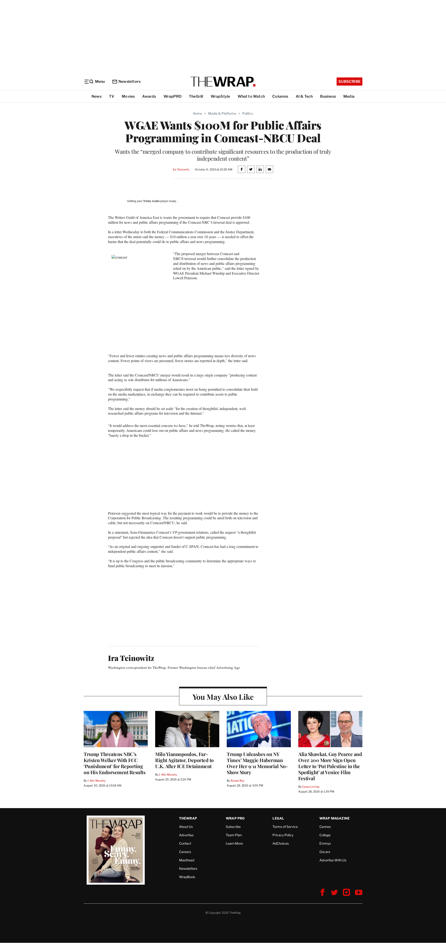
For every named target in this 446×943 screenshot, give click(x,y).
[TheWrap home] (223, 82)
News (97, 96)
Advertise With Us (332, 860)
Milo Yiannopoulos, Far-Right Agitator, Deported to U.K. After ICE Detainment (184, 760)
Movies (128, 96)
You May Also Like (223, 697)
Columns (280, 96)
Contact (185, 843)
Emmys (325, 843)
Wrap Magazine (334, 818)
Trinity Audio (151, 201)
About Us (186, 827)
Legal (278, 818)
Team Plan (234, 835)
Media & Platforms (222, 113)
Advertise (186, 835)
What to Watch (251, 96)
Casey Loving (310, 786)
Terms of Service (285, 827)
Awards (149, 96)
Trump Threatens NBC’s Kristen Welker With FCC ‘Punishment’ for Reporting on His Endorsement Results (114, 763)
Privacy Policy (282, 835)
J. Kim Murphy (96, 780)
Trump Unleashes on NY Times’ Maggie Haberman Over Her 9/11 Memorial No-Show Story (257, 763)
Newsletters (129, 81)
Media (348, 96)
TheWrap (188, 818)
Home (197, 113)
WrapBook (187, 877)
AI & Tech (304, 96)
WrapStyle (220, 96)
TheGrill (196, 96)
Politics (247, 113)
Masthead (186, 860)
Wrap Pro (235, 818)
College (325, 835)
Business (328, 96)
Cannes (325, 827)
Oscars (324, 852)
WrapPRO (172, 96)
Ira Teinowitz (181, 169)
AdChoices (280, 843)
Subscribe (349, 81)
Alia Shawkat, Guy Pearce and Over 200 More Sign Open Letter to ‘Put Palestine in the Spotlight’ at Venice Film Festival (330, 766)
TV (111, 96)
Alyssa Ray (237, 780)
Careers (185, 852)
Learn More (234, 843)
